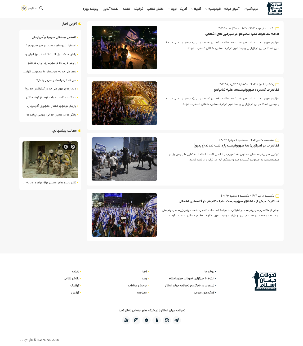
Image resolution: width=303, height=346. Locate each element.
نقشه (126, 9)
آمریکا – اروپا (179, 9)
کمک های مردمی (204, 293)
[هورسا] (146, 320)
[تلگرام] (177, 320)
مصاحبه (142, 293)
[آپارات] (126, 320)
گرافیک (138, 9)
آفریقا (197, 9)
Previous (72, 147)
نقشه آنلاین (110, 9)
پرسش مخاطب (137, 286)
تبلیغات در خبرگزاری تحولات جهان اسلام (189, 286)
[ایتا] (167, 320)
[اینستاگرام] (136, 320)
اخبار (144, 272)
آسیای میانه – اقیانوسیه (223, 9)
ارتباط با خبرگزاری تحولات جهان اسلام (191, 278)
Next (65, 147)
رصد (144, 278)
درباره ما (209, 272)
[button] (41, 8)
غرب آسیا (252, 9)
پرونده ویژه (90, 9)
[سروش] (156, 320)
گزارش (75, 293)
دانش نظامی (155, 9)
